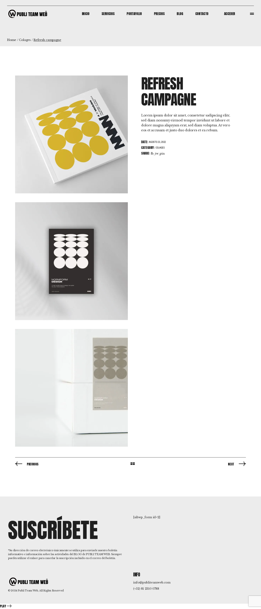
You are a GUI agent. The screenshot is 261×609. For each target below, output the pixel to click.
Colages (160, 147)
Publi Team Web (28, 590)
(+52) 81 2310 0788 (146, 588)
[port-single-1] (71, 261)
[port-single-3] (71, 388)
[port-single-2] (71, 134)
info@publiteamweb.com (151, 582)
